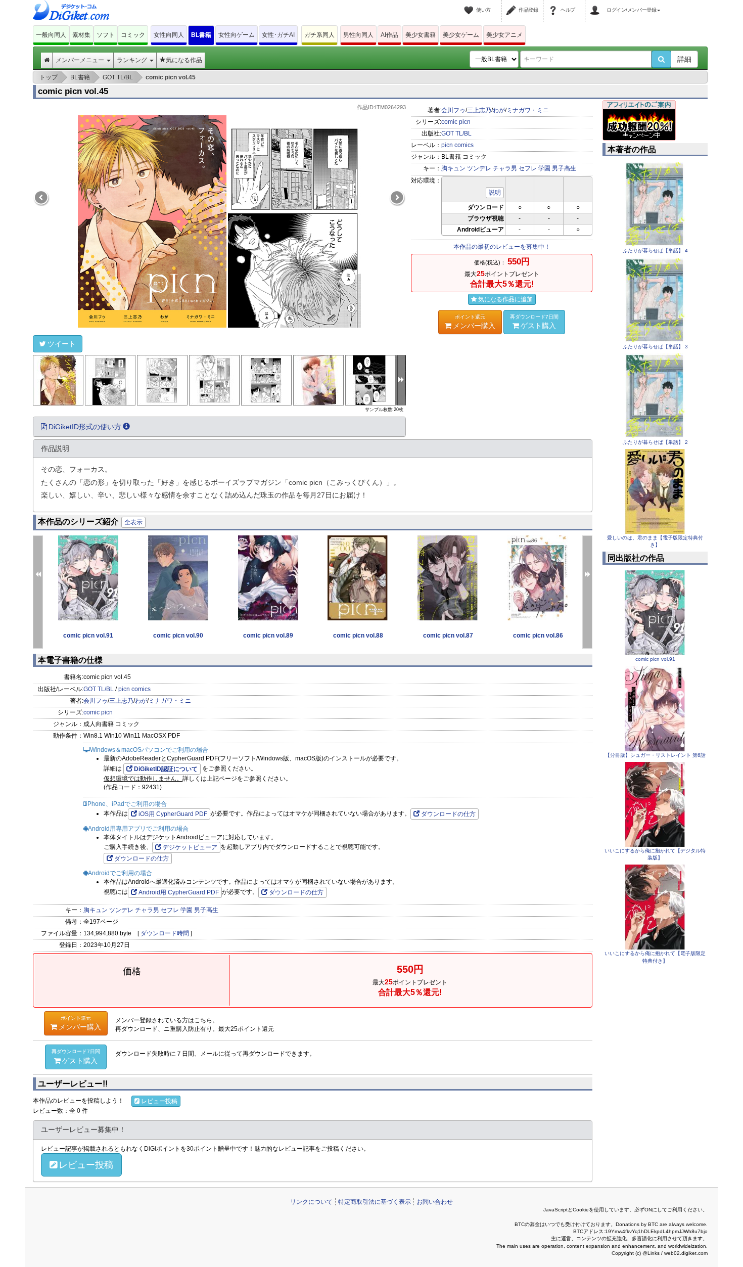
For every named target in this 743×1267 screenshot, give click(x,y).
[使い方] (470, 4)
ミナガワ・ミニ (527, 110)
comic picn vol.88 (358, 635)
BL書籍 (201, 34)
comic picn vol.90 (178, 635)
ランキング (133, 60)
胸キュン (453, 168)
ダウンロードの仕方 (448, 814)
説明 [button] (495, 192)
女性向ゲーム (236, 34)
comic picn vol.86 (538, 635)
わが (499, 110)
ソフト (106, 34)
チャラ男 (505, 168)
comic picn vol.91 (88, 635)
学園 (544, 168)
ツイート (62, 344)
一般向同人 (51, 34)
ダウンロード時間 (165, 933)
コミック (133, 34)
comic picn (456, 121)
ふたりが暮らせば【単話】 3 (655, 346)
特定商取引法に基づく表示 (374, 1201)
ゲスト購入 (534, 322)
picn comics (457, 145)
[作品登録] (512, 4)
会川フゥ (453, 110)
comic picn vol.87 (448, 635)
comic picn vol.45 (73, 91)
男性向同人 (358, 34)
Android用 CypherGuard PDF (178, 892)
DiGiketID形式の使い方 (85, 427)
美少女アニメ (504, 34)
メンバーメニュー (81, 60)
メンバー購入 (474, 322)
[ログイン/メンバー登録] (596, 4)
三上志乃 (479, 110)
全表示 (133, 522)
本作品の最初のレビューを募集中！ (501, 246)
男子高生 (564, 168)
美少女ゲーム (461, 34)
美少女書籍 (420, 34)
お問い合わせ (434, 1201)
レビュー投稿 (159, 1101)
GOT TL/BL (456, 133)
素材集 (81, 34)
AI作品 (389, 34)
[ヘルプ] (554, 4)
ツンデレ (479, 168)
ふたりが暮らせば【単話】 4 (655, 250)
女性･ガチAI (278, 34)
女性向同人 (169, 34)
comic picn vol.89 (268, 635)
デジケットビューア (190, 847)
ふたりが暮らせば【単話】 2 (655, 442)
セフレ (528, 168)
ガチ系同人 (319, 34)
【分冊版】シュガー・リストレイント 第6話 (655, 755)
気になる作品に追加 (505, 299)
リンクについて (311, 1201)
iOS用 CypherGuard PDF (172, 814)
